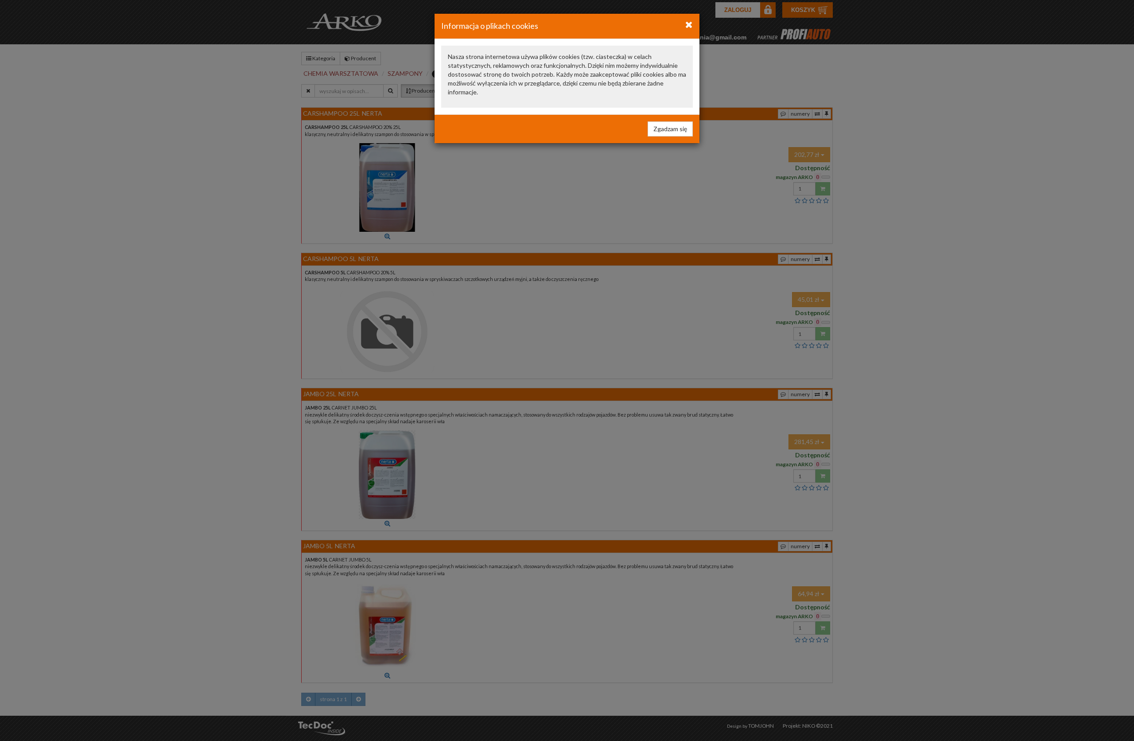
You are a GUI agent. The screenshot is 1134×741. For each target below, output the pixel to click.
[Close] (689, 24)
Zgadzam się (670, 129)
